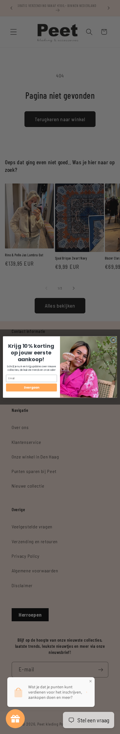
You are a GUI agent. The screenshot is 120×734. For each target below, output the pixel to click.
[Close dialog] (113, 340)
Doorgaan (31, 387)
